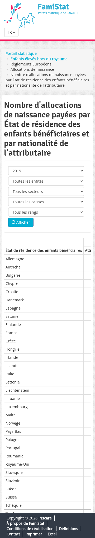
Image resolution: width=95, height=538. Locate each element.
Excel (52, 533)
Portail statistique (21, 53)
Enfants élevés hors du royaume (39, 58)
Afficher (22, 222)
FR (10, 32)
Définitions (68, 528)
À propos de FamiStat (25, 523)
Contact (13, 533)
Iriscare (45, 518)
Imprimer (34, 533)
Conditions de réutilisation (30, 528)
